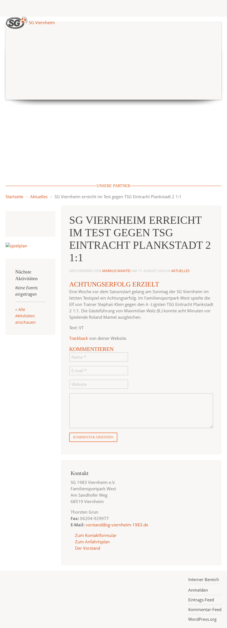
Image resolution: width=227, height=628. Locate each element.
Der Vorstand (87, 548)
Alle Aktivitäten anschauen (25, 316)
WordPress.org (202, 619)
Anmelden (198, 590)
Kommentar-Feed (204, 609)
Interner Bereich (203, 579)
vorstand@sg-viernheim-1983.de (117, 524)
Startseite (14, 196)
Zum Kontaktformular (96, 535)
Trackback (78, 338)
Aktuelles (39, 196)
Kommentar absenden (93, 437)
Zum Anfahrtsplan (92, 541)
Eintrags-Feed (201, 599)
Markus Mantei (116, 270)
